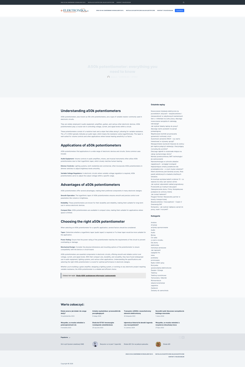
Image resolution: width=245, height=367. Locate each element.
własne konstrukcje (158, 283)
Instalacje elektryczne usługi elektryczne (101, 2)
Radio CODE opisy (157, 263)
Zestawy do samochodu (159, 290)
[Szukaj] (183, 2)
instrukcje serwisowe (158, 248)
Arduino (154, 222)
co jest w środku (157, 240)
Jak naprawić (156, 250)
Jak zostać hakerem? (158, 194)
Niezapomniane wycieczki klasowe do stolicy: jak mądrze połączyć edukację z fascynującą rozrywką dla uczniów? (167, 146)
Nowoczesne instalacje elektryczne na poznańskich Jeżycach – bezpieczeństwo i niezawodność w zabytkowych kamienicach (167, 113)
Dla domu (154, 243)
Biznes (153, 235)
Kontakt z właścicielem (124, 2)
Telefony (154, 273)
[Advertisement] (122, 30)
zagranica (154, 285)
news (153, 255)
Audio (153, 230)
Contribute (179, 10)
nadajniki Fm (155, 253)
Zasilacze (154, 288)
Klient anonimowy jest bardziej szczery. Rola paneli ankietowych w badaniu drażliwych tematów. (167, 174)
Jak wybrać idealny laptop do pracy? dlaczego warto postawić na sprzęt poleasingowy (164, 128)
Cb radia (154, 238)
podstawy (154, 258)
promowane (155, 260)
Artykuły (134, 77)
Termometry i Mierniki (159, 278)
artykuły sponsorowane (159, 227)
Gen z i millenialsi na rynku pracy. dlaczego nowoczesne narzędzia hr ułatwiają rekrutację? (166, 121)
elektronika (155, 245)
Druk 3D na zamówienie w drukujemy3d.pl (73, 2)
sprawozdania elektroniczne (161, 268)
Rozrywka (154, 265)
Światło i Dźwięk (157, 270)
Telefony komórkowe (158, 275)
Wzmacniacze (156, 280)
